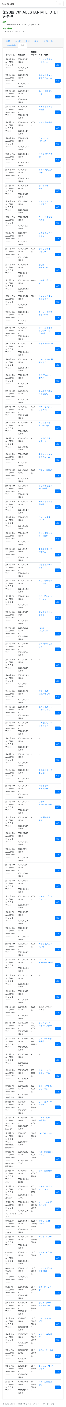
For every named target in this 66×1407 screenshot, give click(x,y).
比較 (22, 45)
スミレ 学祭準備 (45, 122)
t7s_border (8, 3)
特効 (36, 41)
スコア (18, 41)
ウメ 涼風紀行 (45, 1170)
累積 (8, 41)
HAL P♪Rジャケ (45, 1133)
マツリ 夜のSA (45, 470)
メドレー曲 (48, 41)
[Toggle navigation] (60, 3)
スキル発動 (11, 45)
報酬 (27, 41)
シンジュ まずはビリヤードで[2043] (45, 331)
